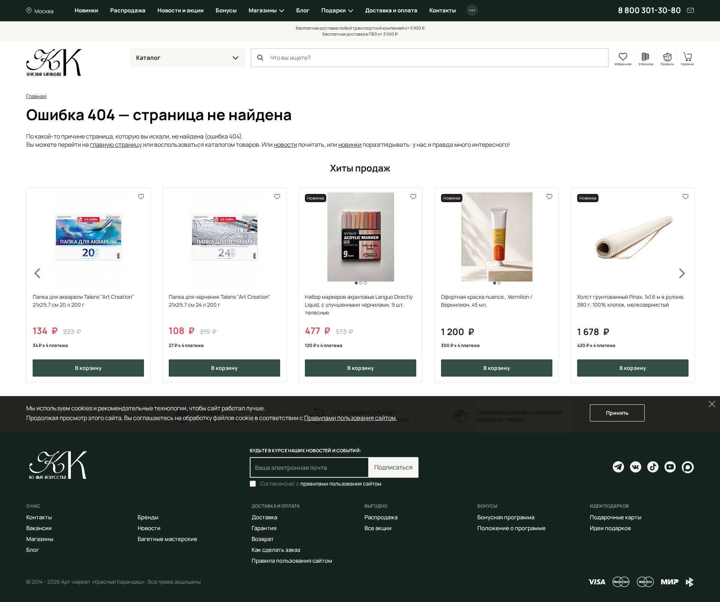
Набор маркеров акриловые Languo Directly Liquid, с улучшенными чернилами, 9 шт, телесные (358, 304)
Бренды (148, 517)
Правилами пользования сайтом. (350, 418)
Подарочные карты (615, 517)
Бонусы (226, 10)
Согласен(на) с (320, 484)
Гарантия (264, 528)
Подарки (333, 10)
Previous (33, 285)
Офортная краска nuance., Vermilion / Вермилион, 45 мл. (486, 300)
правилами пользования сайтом (340, 483)
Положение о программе (511, 528)
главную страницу (116, 144)
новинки (350, 144)
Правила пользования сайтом (292, 561)
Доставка (264, 517)
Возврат (263, 539)
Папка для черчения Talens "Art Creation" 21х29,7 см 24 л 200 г (219, 300)
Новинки (86, 10)
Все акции (378, 528)
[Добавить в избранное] (141, 197)
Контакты (442, 10)
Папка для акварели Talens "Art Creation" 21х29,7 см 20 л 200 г (83, 300)
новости (285, 144)
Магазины (263, 10)
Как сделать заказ (276, 550)
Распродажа (128, 10)
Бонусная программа (505, 517)
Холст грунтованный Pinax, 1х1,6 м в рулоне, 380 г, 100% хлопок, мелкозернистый (631, 300)
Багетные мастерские (167, 539)
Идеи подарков (610, 528)
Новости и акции (181, 10)
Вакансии (39, 528)
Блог (302, 10)
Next (687, 285)
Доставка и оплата (391, 10)
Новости (149, 528)
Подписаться (393, 467)
